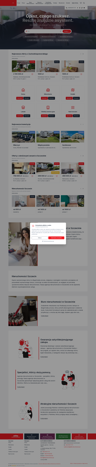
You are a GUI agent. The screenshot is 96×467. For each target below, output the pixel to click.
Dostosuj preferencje (49, 241)
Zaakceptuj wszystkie (56, 237)
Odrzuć (40, 237)
